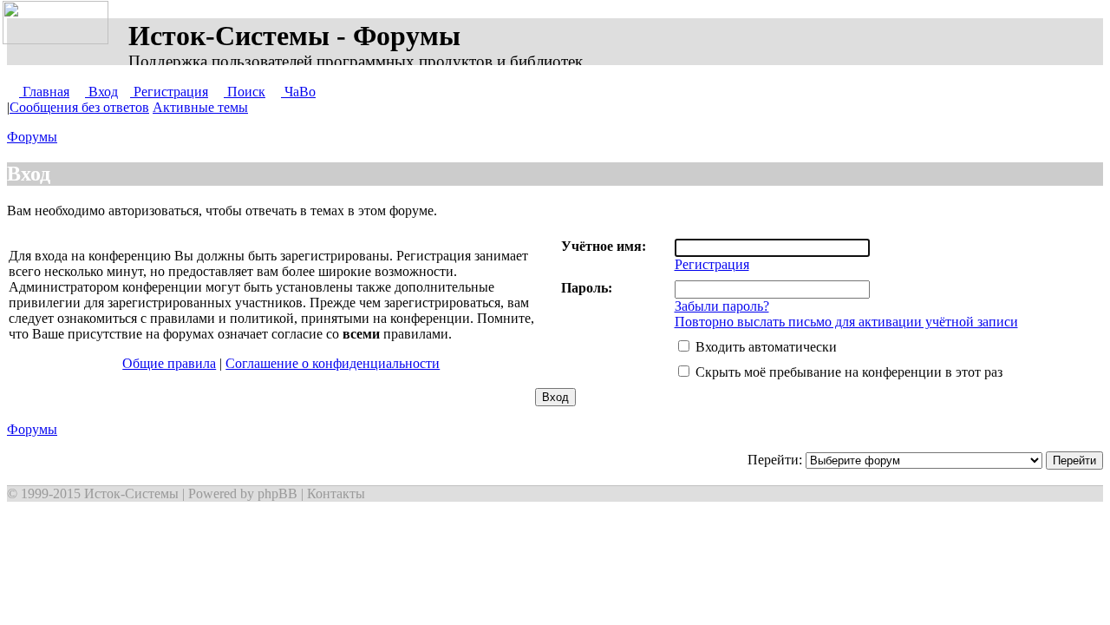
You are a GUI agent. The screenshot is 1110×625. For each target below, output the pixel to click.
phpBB (277, 493)
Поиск (244, 91)
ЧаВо (298, 91)
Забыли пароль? (722, 306)
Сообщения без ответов (79, 107)
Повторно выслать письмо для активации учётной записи (846, 321)
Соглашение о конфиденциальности (332, 363)
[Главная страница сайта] (59, 23)
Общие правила (169, 363)
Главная (44, 91)
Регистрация (169, 91)
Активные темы (200, 107)
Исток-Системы (131, 493)
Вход (101, 91)
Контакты (336, 493)
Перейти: (777, 459)
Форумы (32, 136)
